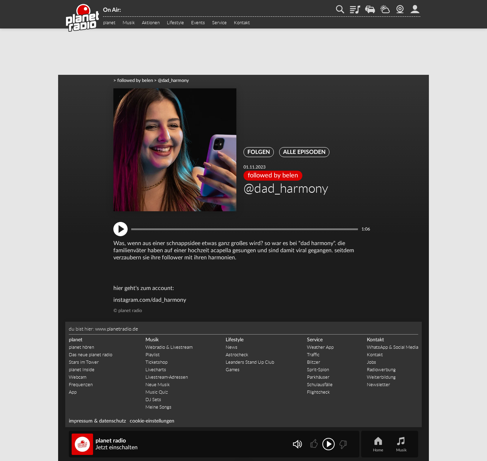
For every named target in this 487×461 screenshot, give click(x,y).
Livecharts (155, 369)
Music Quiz (156, 392)
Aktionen (151, 22)
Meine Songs (158, 407)
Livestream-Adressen (166, 377)
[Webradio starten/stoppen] (328, 444)
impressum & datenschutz (97, 421)
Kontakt (242, 22)
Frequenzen (81, 384)
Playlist (355, 7)
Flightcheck (318, 392)
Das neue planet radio (90, 354)
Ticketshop (156, 362)
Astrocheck (237, 354)
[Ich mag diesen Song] (314, 444)
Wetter (385, 7)
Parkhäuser (318, 377)
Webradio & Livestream (169, 347)
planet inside (415, 7)
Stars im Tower (84, 362)
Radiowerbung (381, 369)
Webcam (400, 7)
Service (219, 22)
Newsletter (378, 384)
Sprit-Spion (318, 369)
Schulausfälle (320, 384)
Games (233, 369)
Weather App (320, 347)
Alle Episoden (304, 152)
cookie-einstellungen (152, 421)
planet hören (81, 347)
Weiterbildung (381, 377)
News (231, 347)
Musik (129, 22)
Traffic (370, 7)
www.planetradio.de (116, 329)
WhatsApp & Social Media (392, 347)
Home (378, 450)
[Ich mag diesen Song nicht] (342, 444)
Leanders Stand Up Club (250, 362)
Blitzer (313, 362)
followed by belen (135, 80)
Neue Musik (157, 384)
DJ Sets (153, 399)
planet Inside (81, 369)
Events (198, 22)
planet (109, 22)
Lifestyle (175, 22)
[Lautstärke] (297, 444)
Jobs (371, 362)
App (73, 392)
